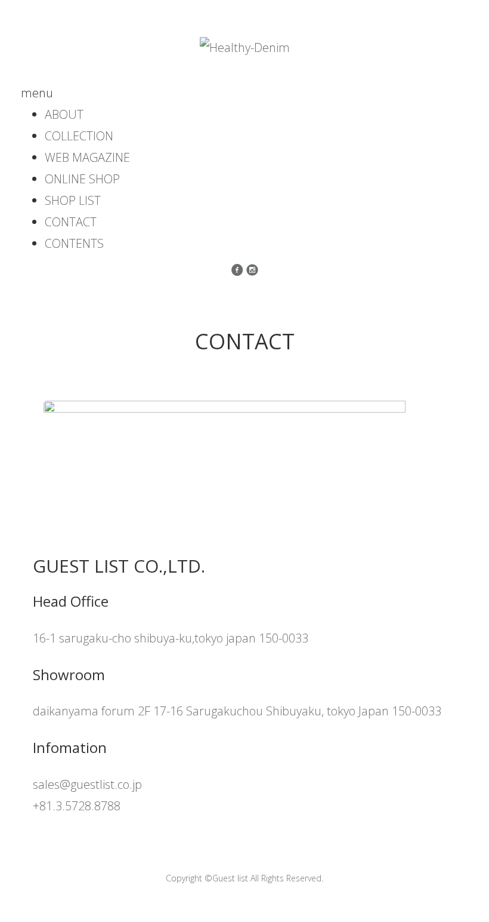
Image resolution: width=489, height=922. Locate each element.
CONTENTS (74, 243)
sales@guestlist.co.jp (87, 784)
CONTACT (71, 222)
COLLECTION (79, 136)
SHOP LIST (73, 200)
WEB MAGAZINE (87, 157)
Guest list (230, 878)
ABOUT (64, 114)
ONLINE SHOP (82, 179)
